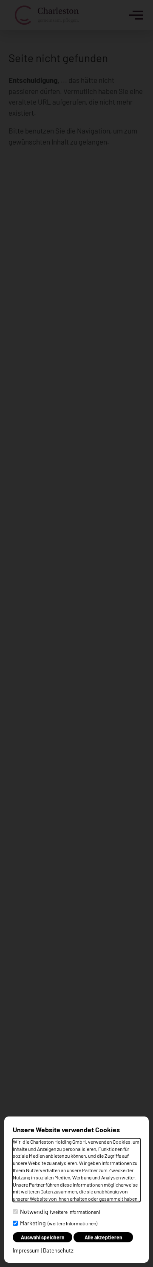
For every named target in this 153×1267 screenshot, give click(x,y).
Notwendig (60, 1211)
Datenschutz (58, 1250)
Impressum (26, 1250)
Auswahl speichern (43, 1237)
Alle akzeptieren (103, 1237)
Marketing (58, 1223)
